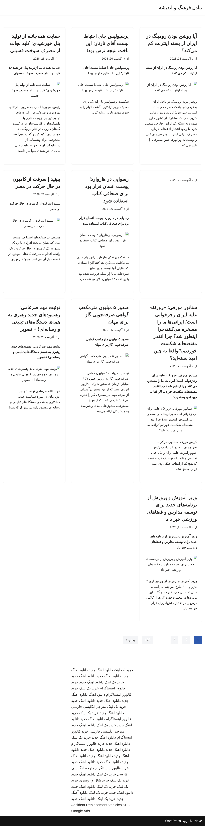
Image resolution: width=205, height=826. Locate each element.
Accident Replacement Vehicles (96, 805)
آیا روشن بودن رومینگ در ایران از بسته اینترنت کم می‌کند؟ (171, 43)
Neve (198, 821)
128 (147, 640)
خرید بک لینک (123, 670)
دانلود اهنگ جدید (101, 670)
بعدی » (130, 640)
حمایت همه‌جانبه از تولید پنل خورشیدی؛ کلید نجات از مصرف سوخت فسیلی (35, 43)
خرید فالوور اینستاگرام (88, 744)
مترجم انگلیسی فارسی (88, 707)
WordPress (173, 821)
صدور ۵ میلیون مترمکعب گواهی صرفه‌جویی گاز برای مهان (103, 314)
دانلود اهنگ (97, 694)
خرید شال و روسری (94, 780)
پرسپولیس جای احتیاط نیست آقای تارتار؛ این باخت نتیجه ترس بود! (106, 43)
